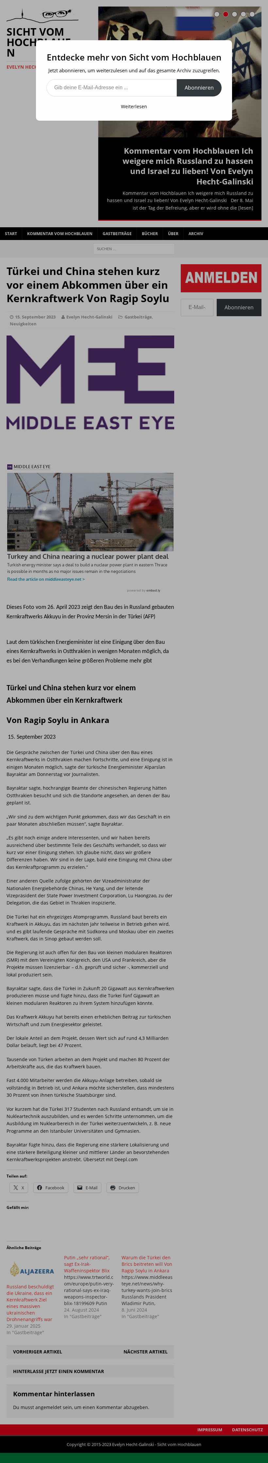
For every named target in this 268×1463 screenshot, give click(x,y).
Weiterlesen (134, 106)
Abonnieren (199, 87)
